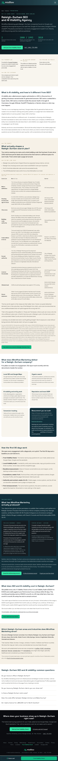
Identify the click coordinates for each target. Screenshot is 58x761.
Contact (47, 742)
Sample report (31, 742)
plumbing (47, 648)
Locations (17, 744)
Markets (7, 10)
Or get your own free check (47, 573)
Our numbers (40, 742)
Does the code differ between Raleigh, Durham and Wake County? (24, 698)
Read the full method (37, 421)
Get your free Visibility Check (12, 47)
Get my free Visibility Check (20, 729)
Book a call (11, 758)
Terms (11, 744)
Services (10, 742)
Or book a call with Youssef (40, 729)
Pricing (16, 742)
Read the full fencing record (11, 573)
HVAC (42, 648)
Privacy (53, 742)
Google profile (44, 744)
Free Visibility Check (39, 758)
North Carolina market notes (15, 658)
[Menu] (55, 2)
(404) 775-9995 (47, 733)
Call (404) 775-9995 (30, 47)
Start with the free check (10, 616)
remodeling (27, 650)
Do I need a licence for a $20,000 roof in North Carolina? (20, 703)
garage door (16, 650)
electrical (4, 650)
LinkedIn (37, 744)
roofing (37, 648)
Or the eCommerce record (30, 573)
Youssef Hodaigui (12, 62)
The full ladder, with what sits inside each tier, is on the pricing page (20, 612)
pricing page (53, 62)
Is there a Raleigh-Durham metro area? (15, 693)
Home (3, 10)
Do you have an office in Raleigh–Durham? (16, 676)
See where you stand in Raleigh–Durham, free (16, 347)
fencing (10, 650)
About (4, 742)
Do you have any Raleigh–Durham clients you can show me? (22, 688)
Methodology (23, 742)
